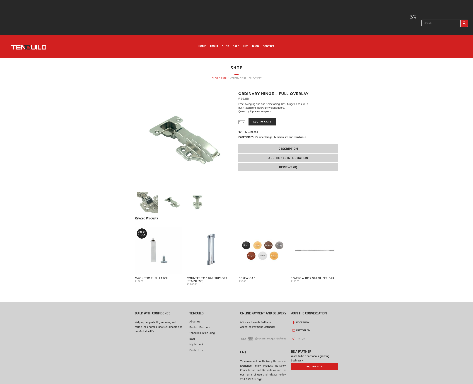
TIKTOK (300, 338)
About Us (194, 321)
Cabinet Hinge (263, 137)
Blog (192, 339)
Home (215, 78)
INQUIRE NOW (315, 367)
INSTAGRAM (303, 330)
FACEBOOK (302, 322)
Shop (224, 78)
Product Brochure (199, 327)
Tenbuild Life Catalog (202, 333)
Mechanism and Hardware (290, 137)
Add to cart (262, 122)
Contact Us (196, 350)
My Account (196, 344)
